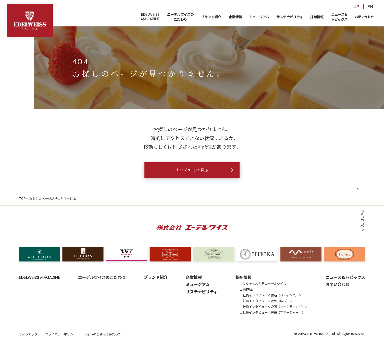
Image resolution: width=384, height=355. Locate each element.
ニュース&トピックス (339, 16)
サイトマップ (28, 334)
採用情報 (317, 16)
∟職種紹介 (247, 289)
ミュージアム (259, 16)
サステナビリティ (289, 16)
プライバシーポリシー (60, 334)
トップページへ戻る (192, 170)
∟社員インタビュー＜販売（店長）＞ (266, 300)
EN (370, 6)
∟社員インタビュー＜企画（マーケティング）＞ (274, 306)
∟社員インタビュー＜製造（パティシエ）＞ (271, 295)
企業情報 (235, 16)
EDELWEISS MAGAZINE (39, 277)
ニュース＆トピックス (345, 277)
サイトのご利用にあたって (102, 334)
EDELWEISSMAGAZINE (150, 16)
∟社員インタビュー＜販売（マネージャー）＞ (272, 312)
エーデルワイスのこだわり (180, 16)
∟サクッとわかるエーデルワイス (263, 283)
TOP (22, 198)
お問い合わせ (364, 16)
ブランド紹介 (211, 16)
